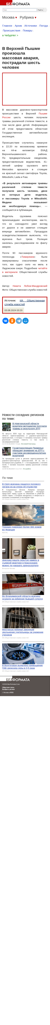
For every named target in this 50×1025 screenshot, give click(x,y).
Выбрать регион (8, 689)
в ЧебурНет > (10, 35)
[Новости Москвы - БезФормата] (15, 3)
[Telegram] (19, 321)
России (6, 117)
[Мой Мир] (25, 321)
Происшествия (11, 30)
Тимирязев (28, 256)
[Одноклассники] (12, 321)
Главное (7, 25)
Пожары (27, 30)
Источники (30, 25)
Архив (18, 25)
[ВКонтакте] (5, 321)
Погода (43, 25)
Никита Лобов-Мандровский (30, 286)
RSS (11, 692)
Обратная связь (8, 687)
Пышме (43, 113)
